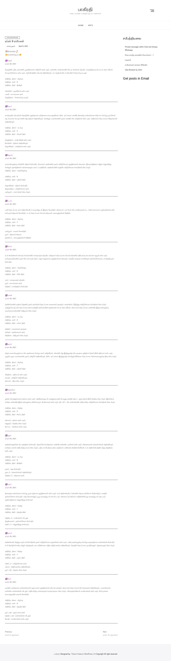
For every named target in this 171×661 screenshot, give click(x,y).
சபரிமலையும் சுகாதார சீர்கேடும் (136, 64)
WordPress (88, 654)
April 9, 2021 (23, 46)
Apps (90, 25)
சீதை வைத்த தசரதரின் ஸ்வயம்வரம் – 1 (139, 55)
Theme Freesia (77, 654)
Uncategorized (12, 37)
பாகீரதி (85, 9)
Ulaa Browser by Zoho (133, 69)
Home (80, 25)
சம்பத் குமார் (10, 46)
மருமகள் (128, 60)
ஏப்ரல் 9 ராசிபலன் (14, 41)
